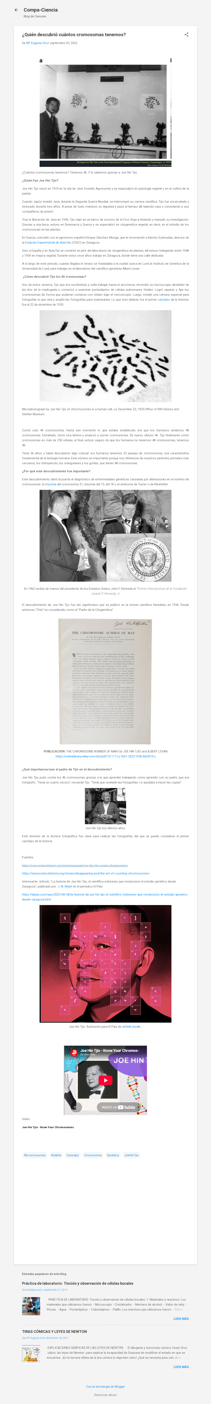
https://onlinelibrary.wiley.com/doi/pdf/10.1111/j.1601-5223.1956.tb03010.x (106, 756)
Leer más (181, 1319)
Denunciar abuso (105, 1395)
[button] (186, 35)
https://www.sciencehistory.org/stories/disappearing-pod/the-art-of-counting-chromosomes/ (86, 873)
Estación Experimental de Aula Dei (48, 242)
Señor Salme (131, 1026)
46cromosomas (35, 1155)
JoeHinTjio (131, 1155)
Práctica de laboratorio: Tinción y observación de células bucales (77, 1283)
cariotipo (164, 299)
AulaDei (56, 1155)
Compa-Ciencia (41, 10)
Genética (113, 1155)
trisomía (50, 484)
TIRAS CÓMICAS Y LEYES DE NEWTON (54, 1331)
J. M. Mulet (65, 886)
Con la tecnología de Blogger (105, 1386)
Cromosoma (93, 1155)
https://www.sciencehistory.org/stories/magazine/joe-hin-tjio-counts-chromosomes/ (75, 865)
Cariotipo (73, 1155)
